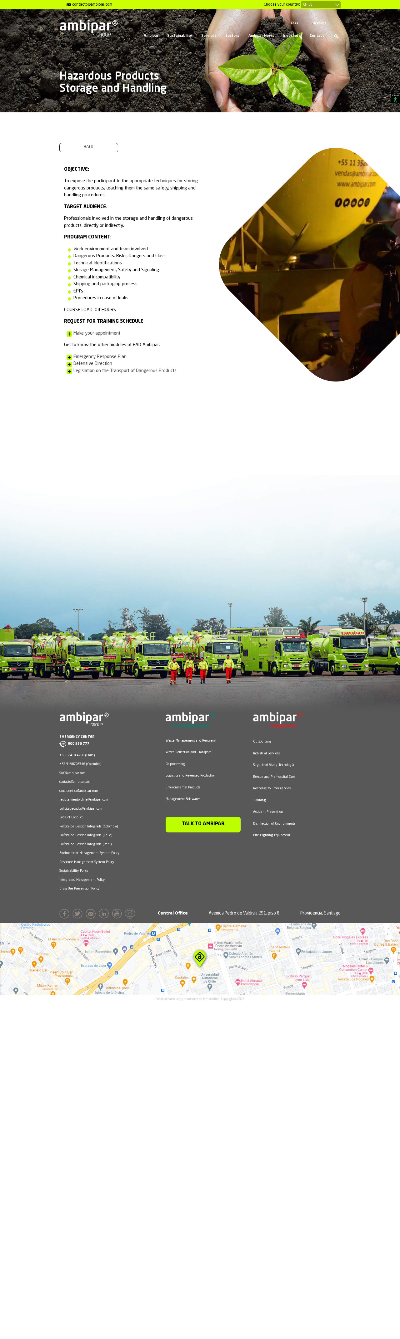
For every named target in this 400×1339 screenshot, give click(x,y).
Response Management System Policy (86, 862)
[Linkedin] (105, 914)
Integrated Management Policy (82, 879)
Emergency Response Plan (100, 357)
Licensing (319, 23)
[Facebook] (65, 914)
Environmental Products (183, 787)
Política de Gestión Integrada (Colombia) (88, 826)
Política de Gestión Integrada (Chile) (85, 835)
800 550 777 (78, 743)
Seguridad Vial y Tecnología (273, 765)
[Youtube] (118, 914)
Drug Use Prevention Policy (79, 888)
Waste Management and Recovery (191, 740)
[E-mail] (92, 914)
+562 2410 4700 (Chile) (77, 755)
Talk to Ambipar (203, 824)
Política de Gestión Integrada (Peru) (85, 844)
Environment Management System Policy (89, 853)
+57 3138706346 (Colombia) (80, 764)
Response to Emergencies (272, 788)
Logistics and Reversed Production (191, 775)
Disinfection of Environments (274, 823)
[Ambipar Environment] (190, 724)
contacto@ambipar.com (75, 781)
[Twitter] (78, 914)
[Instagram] (131, 914)
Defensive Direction (92, 363)
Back (89, 147)
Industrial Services (266, 753)
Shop (294, 23)
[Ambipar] (88, 28)
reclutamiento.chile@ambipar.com (83, 799)
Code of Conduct (71, 817)
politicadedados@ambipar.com (80, 808)
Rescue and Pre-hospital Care (274, 776)
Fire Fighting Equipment (271, 835)
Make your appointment (96, 333)
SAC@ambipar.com (72, 773)
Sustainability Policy (73, 870)
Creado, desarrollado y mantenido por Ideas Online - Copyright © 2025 (200, 999)
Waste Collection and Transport (188, 752)
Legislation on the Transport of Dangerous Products (125, 371)
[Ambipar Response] (277, 725)
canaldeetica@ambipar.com (78, 790)
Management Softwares (183, 799)
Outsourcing (262, 741)
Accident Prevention (268, 811)
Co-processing (175, 764)
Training (259, 800)
